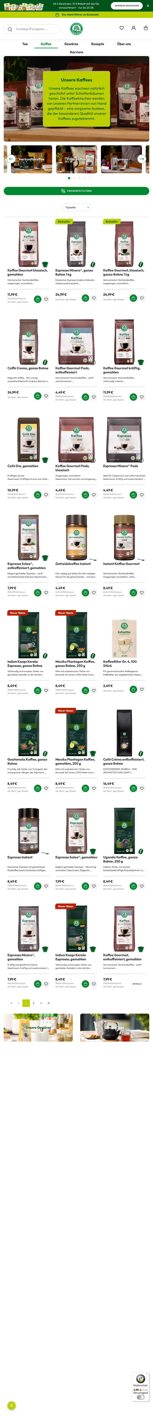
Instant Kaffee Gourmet (121, 564)
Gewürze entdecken (127, 5)
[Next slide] (141, 158)
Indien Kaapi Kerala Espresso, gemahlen (70, 957)
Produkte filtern (79, 190)
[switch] (140, 1397)
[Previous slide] (11, 158)
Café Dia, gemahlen (22, 466)
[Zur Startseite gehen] (76, 28)
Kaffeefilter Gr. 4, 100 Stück (120, 664)
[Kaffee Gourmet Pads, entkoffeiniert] (76, 342)
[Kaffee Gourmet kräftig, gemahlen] (124, 342)
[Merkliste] (121, 27)
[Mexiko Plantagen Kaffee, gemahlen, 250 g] (76, 733)
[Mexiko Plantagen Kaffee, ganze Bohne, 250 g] (76, 635)
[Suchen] (10, 29)
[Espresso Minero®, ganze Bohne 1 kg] (76, 244)
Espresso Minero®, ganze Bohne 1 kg (74, 272)
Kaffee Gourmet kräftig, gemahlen (121, 370)
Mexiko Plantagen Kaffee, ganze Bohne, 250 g (75, 664)
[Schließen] (147, 5)
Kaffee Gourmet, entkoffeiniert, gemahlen (122, 957)
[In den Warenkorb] (37, 299)
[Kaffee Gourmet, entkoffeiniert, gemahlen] (124, 929)
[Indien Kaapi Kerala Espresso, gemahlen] (76, 929)
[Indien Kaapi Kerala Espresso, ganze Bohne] (28, 635)
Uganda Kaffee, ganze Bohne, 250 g (120, 859)
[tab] (69, 178)
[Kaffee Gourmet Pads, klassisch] (76, 440)
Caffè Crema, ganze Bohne (27, 368)
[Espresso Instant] (28, 831)
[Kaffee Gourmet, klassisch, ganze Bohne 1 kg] (124, 244)
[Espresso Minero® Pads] (124, 440)
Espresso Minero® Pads (120, 466)
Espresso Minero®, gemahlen (21, 957)
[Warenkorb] (145, 29)
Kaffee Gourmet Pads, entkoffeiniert (72, 370)
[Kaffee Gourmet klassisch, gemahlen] (28, 244)
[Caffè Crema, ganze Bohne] (28, 342)
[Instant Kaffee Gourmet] (124, 537)
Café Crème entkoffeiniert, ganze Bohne (123, 761)
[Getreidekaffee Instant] (76, 537)
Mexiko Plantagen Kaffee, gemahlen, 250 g (75, 761)
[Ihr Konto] (133, 27)
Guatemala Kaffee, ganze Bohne (27, 761)
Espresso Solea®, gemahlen (76, 857)
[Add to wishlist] (46, 299)
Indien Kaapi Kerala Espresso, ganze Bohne (24, 664)
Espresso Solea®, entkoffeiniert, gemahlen (26, 566)
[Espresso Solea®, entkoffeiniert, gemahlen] (28, 537)
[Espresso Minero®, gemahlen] (28, 929)
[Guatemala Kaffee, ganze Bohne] (28, 733)
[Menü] (147, 1374)
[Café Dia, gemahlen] (28, 440)
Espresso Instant (19, 857)
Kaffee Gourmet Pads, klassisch (72, 468)
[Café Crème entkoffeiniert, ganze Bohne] (124, 733)
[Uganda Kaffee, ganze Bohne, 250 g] (124, 831)
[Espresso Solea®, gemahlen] (76, 831)
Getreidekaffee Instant (73, 564)
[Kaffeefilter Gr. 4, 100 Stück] (124, 635)
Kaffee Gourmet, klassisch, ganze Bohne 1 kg (123, 272)
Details (137, 984)
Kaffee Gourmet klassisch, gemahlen (27, 272)
